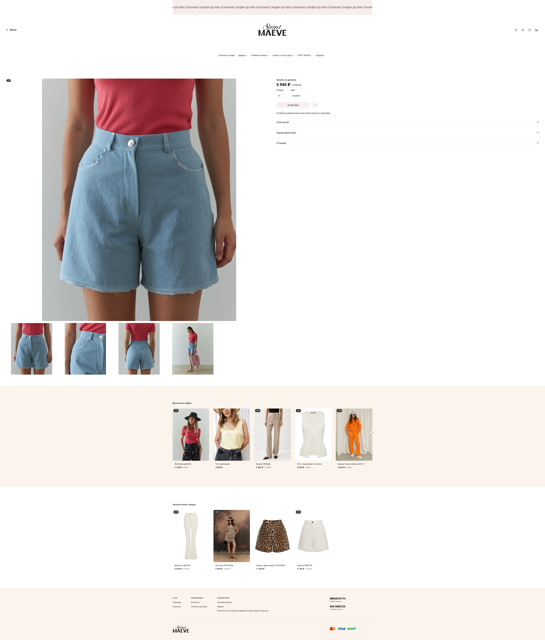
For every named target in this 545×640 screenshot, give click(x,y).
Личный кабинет (224, 602)
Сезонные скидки (226, 55)
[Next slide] (269, 200)
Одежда (242, 55)
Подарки (320, 55)
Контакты (177, 606)
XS (279, 95)
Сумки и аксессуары (282, 55)
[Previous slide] (10, 200)
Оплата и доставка (199, 606)
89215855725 (337, 606)
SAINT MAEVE (303, 55)
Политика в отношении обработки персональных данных (243, 611)
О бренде (177, 602)
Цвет (293, 90)
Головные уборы (259, 55)
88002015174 (337, 598)
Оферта (220, 606)
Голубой (296, 95)
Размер (280, 90)
